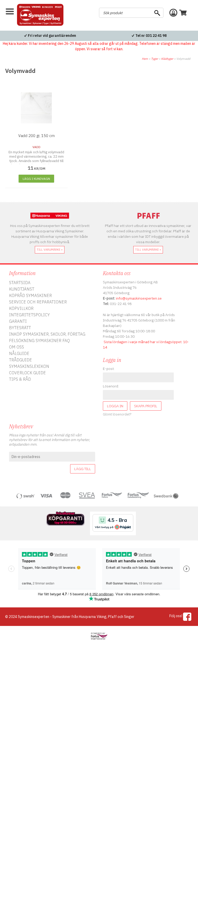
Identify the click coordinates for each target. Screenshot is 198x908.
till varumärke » (50, 249)
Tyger (154, 59)
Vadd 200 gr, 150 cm (36, 135)
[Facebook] (187, 617)
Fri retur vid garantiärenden (52, 35)
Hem (145, 59)
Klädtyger (167, 59)
